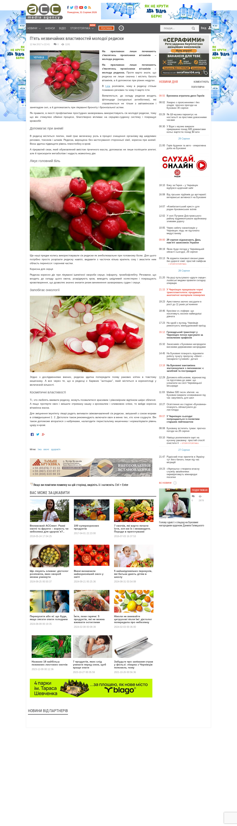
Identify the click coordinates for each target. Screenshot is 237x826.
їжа (39, 449)
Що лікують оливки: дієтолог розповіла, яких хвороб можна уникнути (49, 573)
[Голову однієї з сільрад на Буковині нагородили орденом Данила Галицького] (175, 503)
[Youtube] (81, 7)
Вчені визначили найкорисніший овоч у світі (89, 573)
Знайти (193, 29)
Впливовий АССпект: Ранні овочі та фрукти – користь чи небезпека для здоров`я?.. (49, 528)
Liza (107, 86)
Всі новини (165, 482)
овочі (46, 449)
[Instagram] (77, 7)
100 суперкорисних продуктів (86, 527)
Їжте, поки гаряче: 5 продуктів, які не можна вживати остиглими (89, 619)
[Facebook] (68, 7)
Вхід (203, 28)
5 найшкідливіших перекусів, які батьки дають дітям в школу (133, 573)
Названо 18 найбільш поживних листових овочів (50, 663)
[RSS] (89, 7)
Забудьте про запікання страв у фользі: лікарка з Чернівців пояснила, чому (133, 664)
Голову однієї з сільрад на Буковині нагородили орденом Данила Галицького (181, 524)
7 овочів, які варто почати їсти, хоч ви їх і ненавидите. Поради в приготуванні (132, 528)
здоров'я (55, 449)
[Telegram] (85, 7)
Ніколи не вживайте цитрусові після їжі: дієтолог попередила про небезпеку (133, 619)
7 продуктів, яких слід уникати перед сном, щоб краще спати (89, 664)
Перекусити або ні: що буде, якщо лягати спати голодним (49, 618)
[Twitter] (72, 7)
